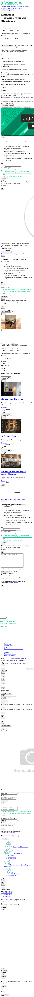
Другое (8, 160)
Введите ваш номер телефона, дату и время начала (16, 790)
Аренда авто (12, 875)
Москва (6, 652)
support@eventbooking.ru (18, 658)
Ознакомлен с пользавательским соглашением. (17, 171)
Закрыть (3, 907)
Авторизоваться (5, 725)
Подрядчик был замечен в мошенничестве (19, 158)
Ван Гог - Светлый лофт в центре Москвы (13, 472)
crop (7, 995)
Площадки (4, 407)
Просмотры (4, 311)
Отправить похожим (9, 818)
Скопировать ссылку (7, 105)
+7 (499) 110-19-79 (6, 893)
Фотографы (11, 855)
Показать (7, 250)
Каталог (6, 6)
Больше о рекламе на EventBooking (11, 107)
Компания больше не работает (15, 157)
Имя (2, 163)
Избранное (18, 8)
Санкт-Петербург (9, 655)
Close (2, 137)
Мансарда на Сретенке (12, 399)
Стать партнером (14, 6)
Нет (6, 670)
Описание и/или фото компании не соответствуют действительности (16, 150)
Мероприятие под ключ (8, 832)
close (2, 995)
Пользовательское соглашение (13, 649)
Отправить (4, 178)
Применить (30, 668)
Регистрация (8, 644)
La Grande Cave (8, 436)
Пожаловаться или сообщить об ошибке (13, 254)
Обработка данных (10, 654)
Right (6, 839)
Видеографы (12, 857)
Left (2, 839)
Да (2, 670)
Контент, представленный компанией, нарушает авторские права (17, 147)
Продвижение (10, 8)
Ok (2, 188)
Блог (2, 6)
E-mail (3, 165)
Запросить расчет (8, 10)
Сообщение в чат (6, 252)
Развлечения (12, 858)
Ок (2, 681)
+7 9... (3, 250)
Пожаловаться (27, 107)
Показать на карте (6, 247)
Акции (22, 6)
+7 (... (2, 482)
